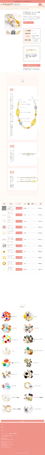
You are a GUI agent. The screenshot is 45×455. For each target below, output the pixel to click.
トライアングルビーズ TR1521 (11, 207)
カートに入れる (19, 208)
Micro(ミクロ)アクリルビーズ (11, 245)
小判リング (10, 212)
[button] (8, 32)
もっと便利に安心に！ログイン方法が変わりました (22, 1)
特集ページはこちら (28, 22)
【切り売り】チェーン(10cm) (11, 268)
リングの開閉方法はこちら (12, 186)
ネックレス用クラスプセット (11, 231)
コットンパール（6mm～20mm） (11, 237)
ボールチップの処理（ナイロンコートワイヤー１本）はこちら (11, 130)
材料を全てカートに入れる (32, 65)
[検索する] (40, 4)
